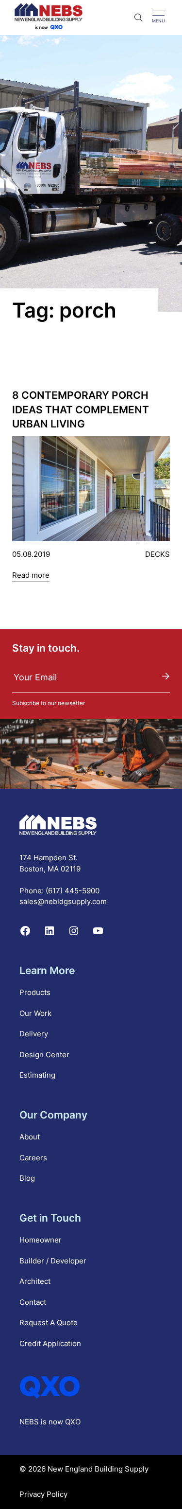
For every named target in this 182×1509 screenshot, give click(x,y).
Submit (166, 676)
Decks (157, 554)
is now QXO (61, 1421)
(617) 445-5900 (72, 890)
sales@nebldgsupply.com (63, 901)
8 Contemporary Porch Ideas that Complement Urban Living (80, 409)
